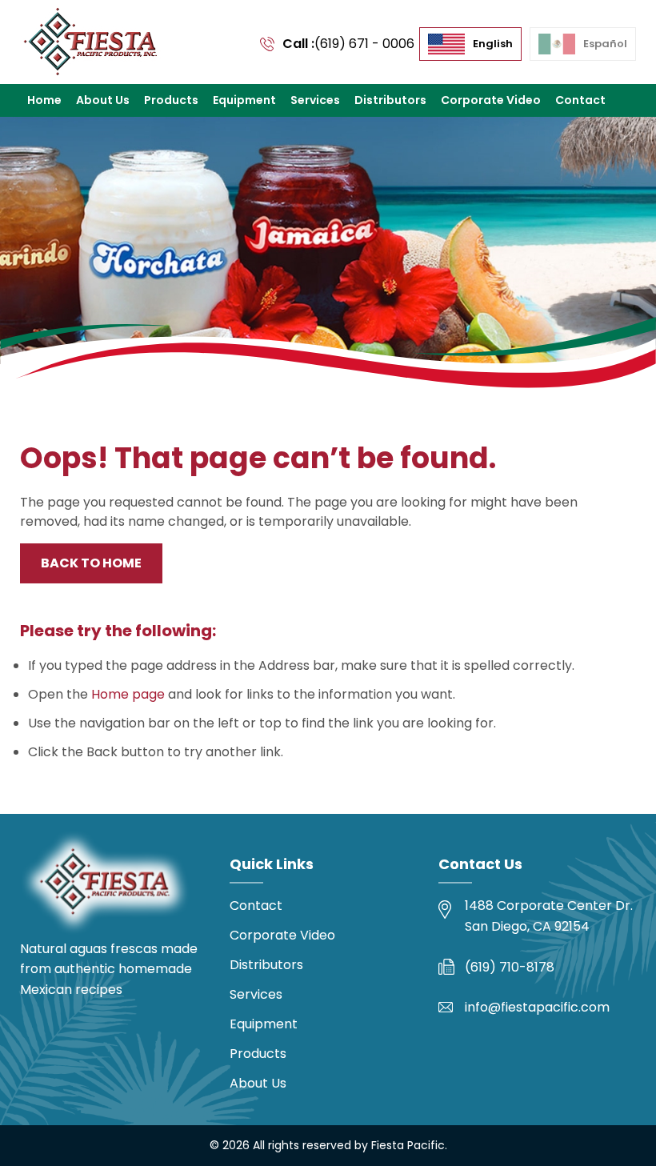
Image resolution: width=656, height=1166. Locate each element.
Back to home (91, 563)
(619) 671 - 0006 (364, 43)
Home (44, 100)
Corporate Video (491, 100)
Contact (580, 100)
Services (315, 100)
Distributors (390, 100)
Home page (128, 694)
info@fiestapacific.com (537, 1007)
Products (171, 100)
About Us (103, 100)
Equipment (244, 100)
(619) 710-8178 (509, 967)
